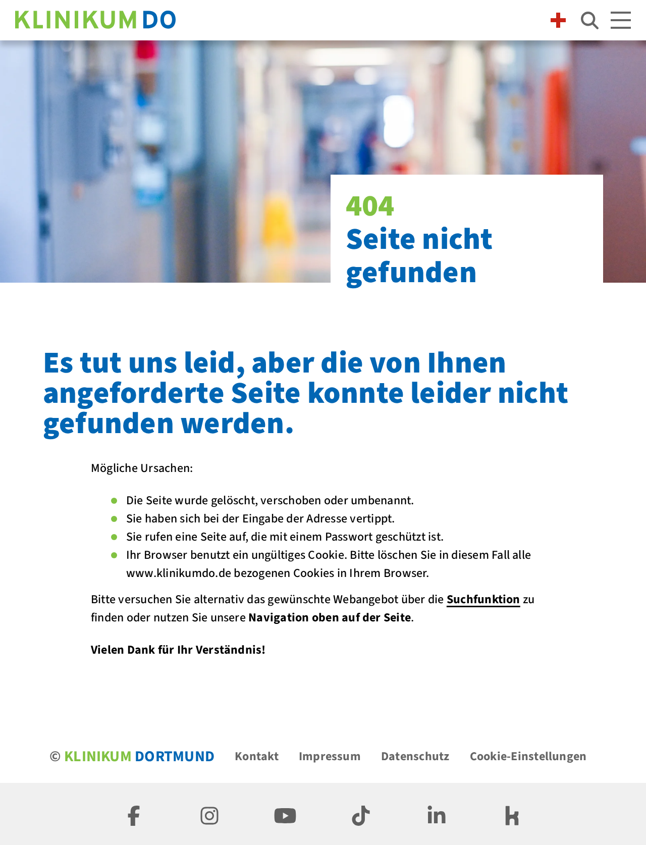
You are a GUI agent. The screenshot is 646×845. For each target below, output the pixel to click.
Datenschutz (415, 756)
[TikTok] (360, 814)
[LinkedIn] (436, 814)
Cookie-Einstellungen (528, 756)
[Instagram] (209, 814)
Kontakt (257, 756)
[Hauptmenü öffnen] (621, 20)
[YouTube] (285, 814)
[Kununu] (512, 814)
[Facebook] (133, 814)
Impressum (330, 756)
